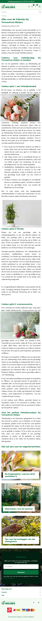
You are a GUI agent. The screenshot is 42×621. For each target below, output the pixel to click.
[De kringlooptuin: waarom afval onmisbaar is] (21, 465)
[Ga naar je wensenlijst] (32, 6)
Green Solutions (28, 617)
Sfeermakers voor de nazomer (19, 508)
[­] (34, 603)
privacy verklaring (8, 578)
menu (40, 6)
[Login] (29, 6)
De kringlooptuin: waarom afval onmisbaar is (20, 475)
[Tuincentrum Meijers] (8, 6)
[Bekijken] (35, 6)
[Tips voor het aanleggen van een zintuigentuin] (21, 530)
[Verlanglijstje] (32, 6)
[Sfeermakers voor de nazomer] (21, 498)
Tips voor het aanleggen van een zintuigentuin (20, 540)
